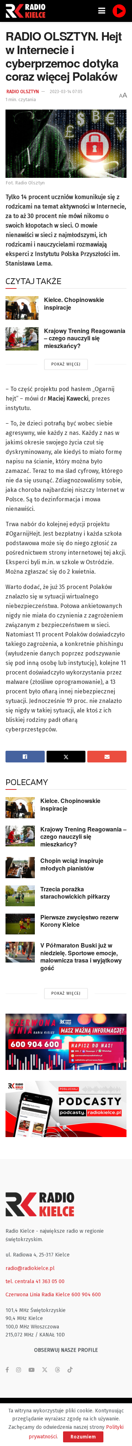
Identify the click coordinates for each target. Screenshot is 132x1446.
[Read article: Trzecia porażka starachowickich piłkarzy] (20, 895)
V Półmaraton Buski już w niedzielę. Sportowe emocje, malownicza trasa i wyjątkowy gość (81, 956)
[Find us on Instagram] (18, 1370)
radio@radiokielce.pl (30, 1268)
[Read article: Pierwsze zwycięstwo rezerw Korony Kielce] (20, 924)
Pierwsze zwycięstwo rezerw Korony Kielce (79, 921)
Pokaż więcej (66, 364)
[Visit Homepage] (28, 11)
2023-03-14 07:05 (66, 91)
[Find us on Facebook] (7, 1370)
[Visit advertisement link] (66, 1042)
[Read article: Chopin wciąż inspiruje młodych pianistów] (20, 867)
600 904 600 (86, 1295)
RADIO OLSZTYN (23, 91)
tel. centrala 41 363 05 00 (35, 1281)
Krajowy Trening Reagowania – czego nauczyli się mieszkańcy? (84, 338)
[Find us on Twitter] (45, 1370)
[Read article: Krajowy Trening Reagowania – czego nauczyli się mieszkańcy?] (22, 339)
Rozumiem (83, 1436)
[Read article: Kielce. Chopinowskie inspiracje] (22, 308)
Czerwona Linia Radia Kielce (38, 1295)
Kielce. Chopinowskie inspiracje (74, 303)
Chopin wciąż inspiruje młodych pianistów (71, 864)
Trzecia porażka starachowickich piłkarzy (75, 893)
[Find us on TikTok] (70, 1370)
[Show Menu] (101, 11)
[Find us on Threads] (57, 1370)
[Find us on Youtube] (31, 1370)
